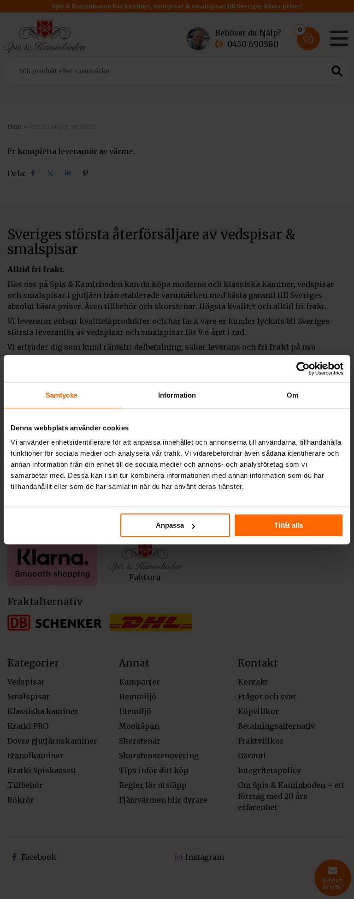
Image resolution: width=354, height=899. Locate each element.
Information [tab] (177, 395)
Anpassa (170, 525)
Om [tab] (292, 395)
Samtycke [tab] (61, 395)
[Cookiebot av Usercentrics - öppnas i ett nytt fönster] (303, 368)
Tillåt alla (288, 525)
